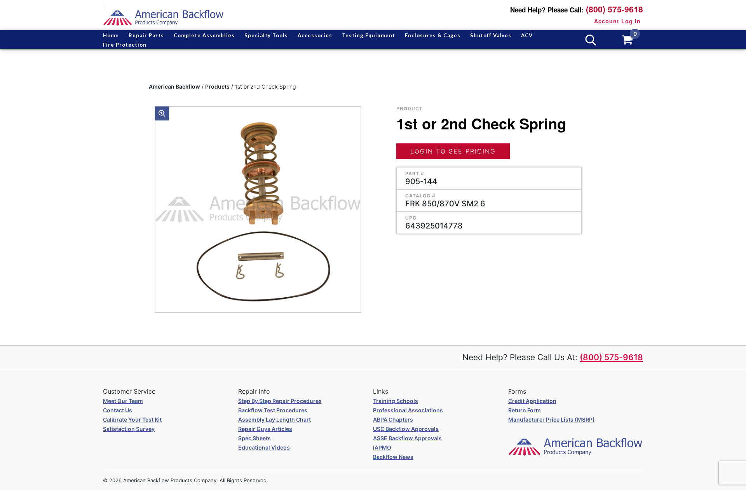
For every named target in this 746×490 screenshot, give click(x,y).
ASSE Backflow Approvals (407, 438)
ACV (527, 35)
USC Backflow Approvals (406, 428)
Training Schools (395, 401)
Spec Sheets (254, 438)
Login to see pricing (453, 151)
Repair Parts (146, 35)
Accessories (315, 35)
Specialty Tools (266, 35)
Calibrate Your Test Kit (132, 419)
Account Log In (617, 21)
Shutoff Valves (490, 35)
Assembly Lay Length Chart (274, 419)
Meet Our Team (123, 401)
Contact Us (117, 410)
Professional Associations (408, 410)
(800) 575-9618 (614, 9)
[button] (162, 113)
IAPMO (382, 447)
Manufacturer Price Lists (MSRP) (551, 419)
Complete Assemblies (204, 35)
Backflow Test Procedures (272, 410)
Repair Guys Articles (265, 428)
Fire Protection (124, 45)
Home (111, 35)
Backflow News (393, 456)
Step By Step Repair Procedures (280, 401)
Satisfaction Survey (129, 428)
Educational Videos (264, 447)
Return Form (524, 410)
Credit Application (532, 401)
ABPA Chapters (393, 419)
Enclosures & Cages (432, 35)
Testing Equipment (368, 35)
